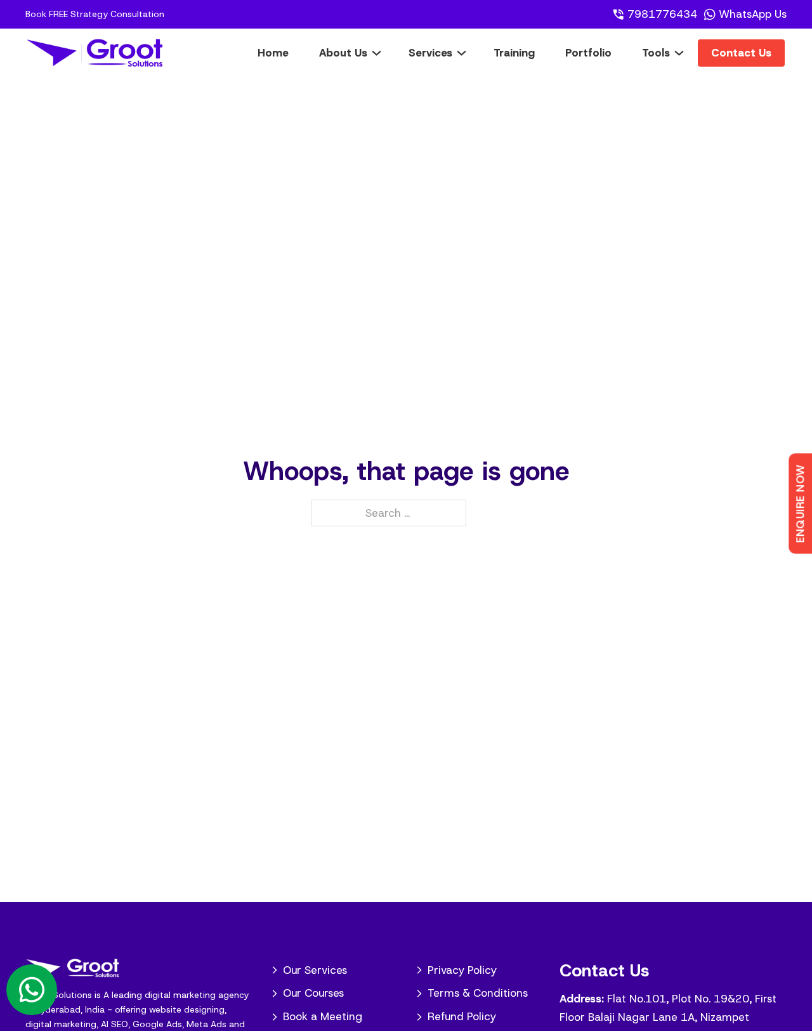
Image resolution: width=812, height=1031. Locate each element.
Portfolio (588, 53)
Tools (656, 53)
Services (430, 53)
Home (273, 53)
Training (514, 53)
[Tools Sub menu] (688, 52)
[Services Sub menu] (471, 52)
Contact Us (741, 53)
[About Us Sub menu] (386, 52)
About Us (343, 53)
